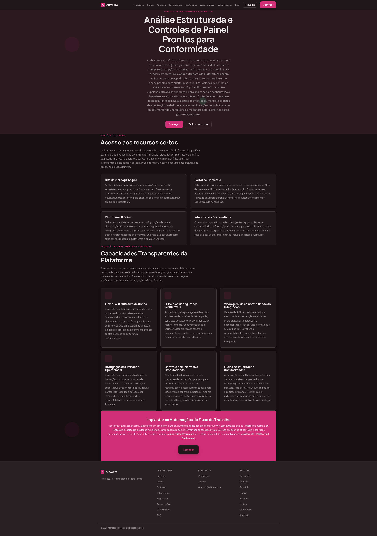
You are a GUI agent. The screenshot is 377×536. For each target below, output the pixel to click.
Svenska (244, 515)
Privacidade (204, 476)
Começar (268, 4)
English (243, 492)
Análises (161, 4)
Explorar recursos (198, 124)
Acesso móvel (207, 4)
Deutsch (244, 481)
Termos (202, 481)
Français (244, 498)
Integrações (175, 4)
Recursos (139, 4)
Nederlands (245, 509)
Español (244, 487)
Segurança (191, 4)
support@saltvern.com (180, 434)
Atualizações (225, 4)
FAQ (237, 4)
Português (250, 4)
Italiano (244, 504)
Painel (150, 4)
